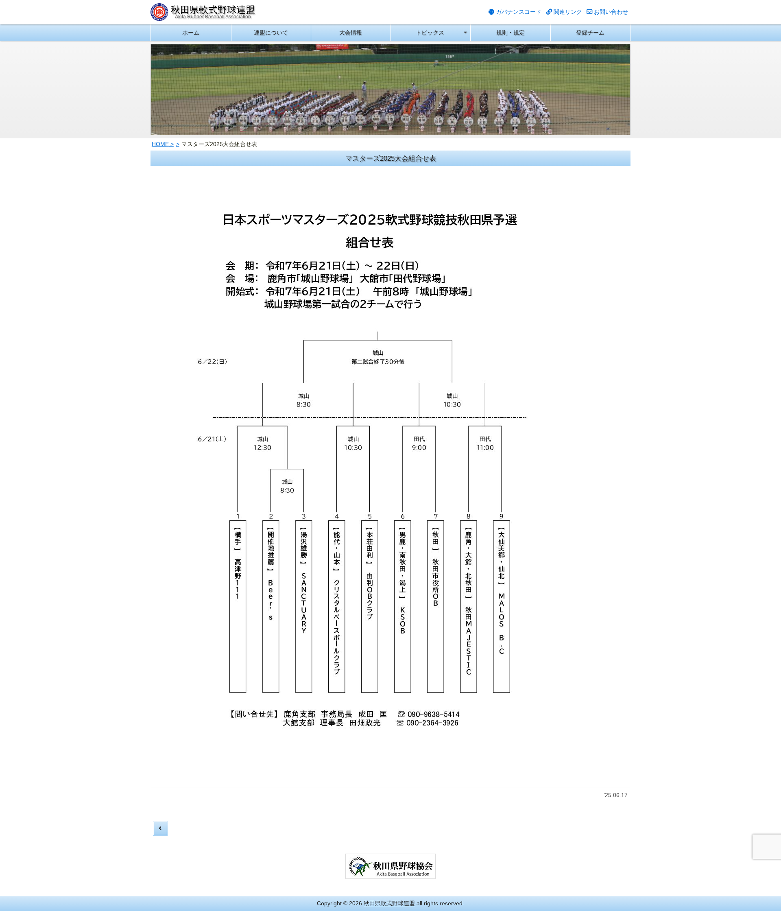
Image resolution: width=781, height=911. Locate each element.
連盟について (271, 32)
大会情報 (350, 32)
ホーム (190, 32)
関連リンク (567, 12)
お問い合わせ (610, 12)
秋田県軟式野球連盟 (389, 903)
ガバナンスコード (517, 12)
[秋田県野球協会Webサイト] (390, 874)
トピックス (430, 32)
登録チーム (590, 32)
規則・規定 (510, 32)
